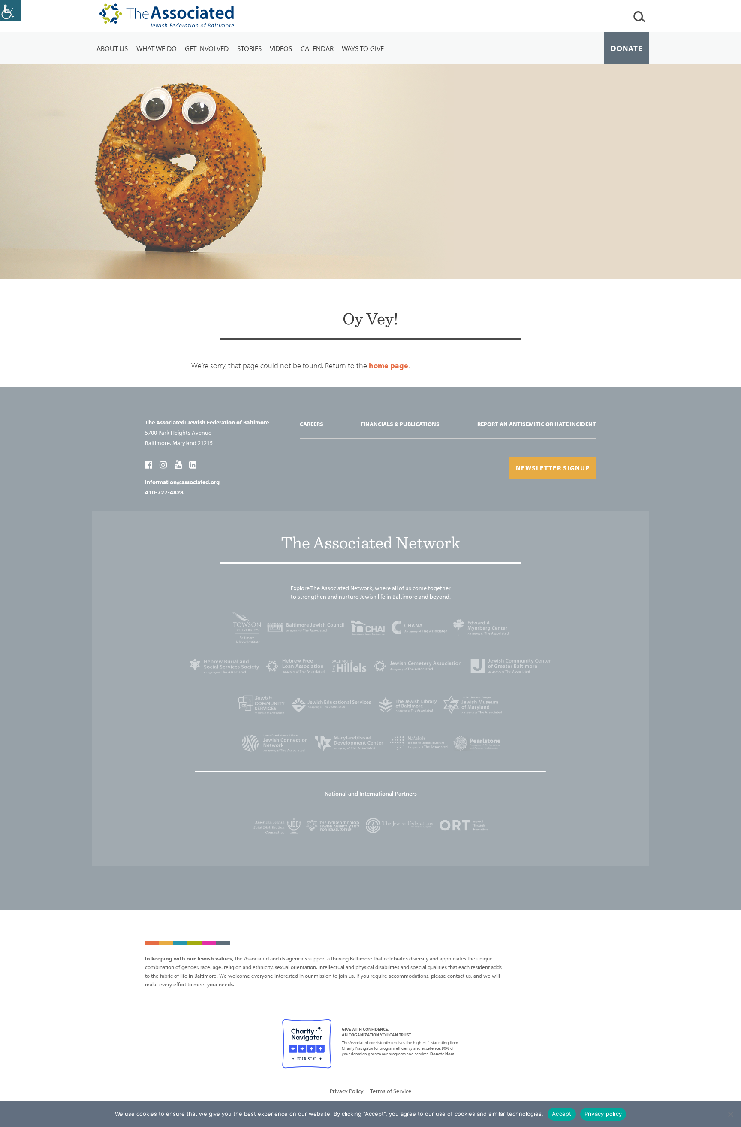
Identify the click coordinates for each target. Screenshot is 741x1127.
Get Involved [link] (207, 48)
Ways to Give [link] (363, 48)
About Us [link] (112, 48)
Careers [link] (311, 424)
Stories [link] (249, 48)
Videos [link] (281, 48)
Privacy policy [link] (603, 1113)
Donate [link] (627, 48)
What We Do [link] (156, 48)
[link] (10, 10)
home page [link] (388, 365)
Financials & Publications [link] (400, 424)
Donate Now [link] (442, 1054)
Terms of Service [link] (390, 1091)
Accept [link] (562, 1113)
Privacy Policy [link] (347, 1091)
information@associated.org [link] (182, 482)
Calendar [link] (317, 48)
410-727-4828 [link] (164, 492)
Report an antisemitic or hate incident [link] (536, 424)
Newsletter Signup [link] (553, 468)
